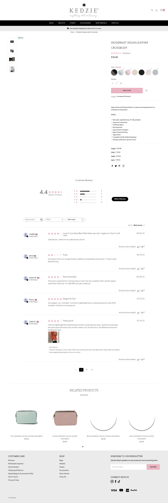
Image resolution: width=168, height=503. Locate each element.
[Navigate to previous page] (76, 370)
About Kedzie (13, 467)
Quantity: (114, 79)
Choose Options (26, 428)
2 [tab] (85, 446)
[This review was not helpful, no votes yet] (142, 247)
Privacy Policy (13, 480)
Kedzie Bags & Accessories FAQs (20, 474)
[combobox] (54, 220)
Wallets (61, 23)
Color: (116, 67)
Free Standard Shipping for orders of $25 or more (85, 28)
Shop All (115, 23)
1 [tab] (82, 446)
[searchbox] (31, 219)
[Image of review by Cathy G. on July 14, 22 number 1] (53, 337)
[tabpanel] (26, 420)
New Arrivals (101, 23)
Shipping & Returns (15, 470)
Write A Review (120, 199)
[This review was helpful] (138, 291)
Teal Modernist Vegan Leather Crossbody (26, 436)
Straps (73, 23)
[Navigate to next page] (92, 370)
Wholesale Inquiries (16, 464)
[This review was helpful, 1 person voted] (138, 269)
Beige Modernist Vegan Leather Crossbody (103, 436)
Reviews (11, 460)
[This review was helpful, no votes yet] (138, 247)
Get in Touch (13, 477)
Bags (51, 23)
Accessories (85, 23)
